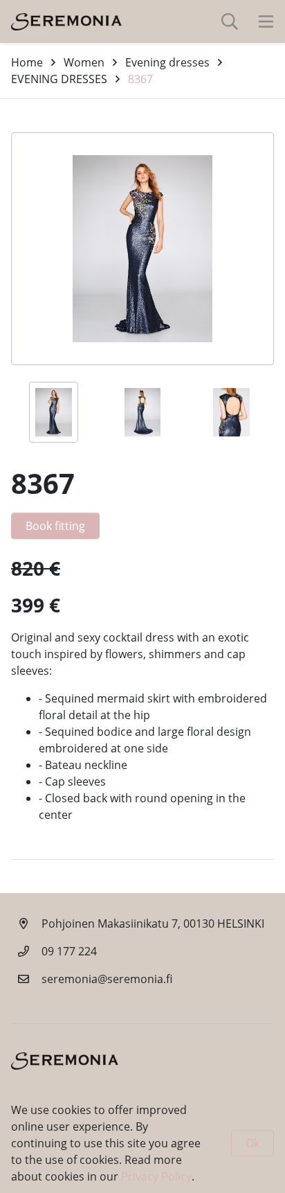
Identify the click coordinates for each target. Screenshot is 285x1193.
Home (27, 62)
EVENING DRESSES (59, 79)
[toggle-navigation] (266, 21)
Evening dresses (167, 62)
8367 (140, 79)
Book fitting (55, 525)
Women (84, 62)
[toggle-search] (230, 21)
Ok (252, 1143)
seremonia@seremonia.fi (107, 979)
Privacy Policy (156, 1176)
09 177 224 (69, 951)
